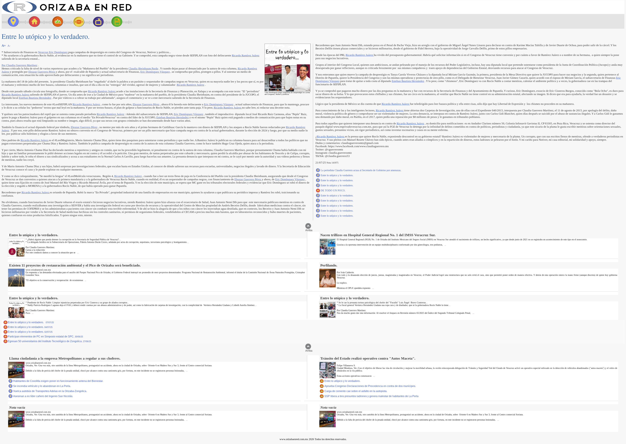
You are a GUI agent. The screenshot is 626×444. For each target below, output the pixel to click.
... (78, 253)
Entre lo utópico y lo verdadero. (337, 175)
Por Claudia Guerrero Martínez (19, 65)
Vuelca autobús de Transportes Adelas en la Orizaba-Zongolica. (50, 391)
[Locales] (33, 21)
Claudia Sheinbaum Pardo (143, 68)
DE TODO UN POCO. (333, 190)
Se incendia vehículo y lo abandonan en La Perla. (42, 386)
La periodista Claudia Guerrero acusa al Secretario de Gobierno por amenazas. (361, 170)
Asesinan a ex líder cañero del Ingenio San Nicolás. (43, 396)
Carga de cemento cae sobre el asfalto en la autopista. (355, 391)
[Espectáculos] (97, 21)
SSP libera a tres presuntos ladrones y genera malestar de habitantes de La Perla (371, 396)
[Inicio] (67, 13)
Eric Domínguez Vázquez (155, 71)
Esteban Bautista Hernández (35, 97)
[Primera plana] (12, 21)
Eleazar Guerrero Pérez (42, 71)
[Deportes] (75, 21)
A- (8, 45)
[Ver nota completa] (16, 255)
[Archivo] (120, 21)
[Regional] (54, 21)
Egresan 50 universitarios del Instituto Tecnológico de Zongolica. (49, 341)
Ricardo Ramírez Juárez (245, 55)
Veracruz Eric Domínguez (53, 52)
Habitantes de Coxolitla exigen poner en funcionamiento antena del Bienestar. (58, 381)
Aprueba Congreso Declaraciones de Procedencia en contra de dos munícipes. (370, 386)
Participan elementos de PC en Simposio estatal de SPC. (45, 336)
